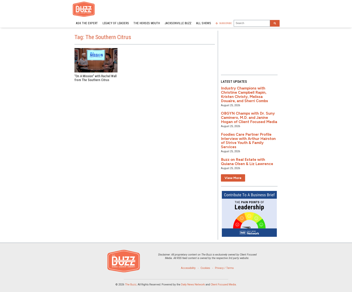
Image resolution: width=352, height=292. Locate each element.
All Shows (203, 23)
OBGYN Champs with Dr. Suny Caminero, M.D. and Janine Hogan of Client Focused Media (249, 117)
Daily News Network (193, 284)
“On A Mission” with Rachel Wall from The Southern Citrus (95, 78)
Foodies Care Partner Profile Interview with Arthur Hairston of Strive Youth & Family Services (248, 140)
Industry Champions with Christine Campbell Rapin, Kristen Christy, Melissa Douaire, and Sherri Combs (244, 94)
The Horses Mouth (146, 23)
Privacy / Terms (224, 268)
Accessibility (188, 268)
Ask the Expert (87, 23)
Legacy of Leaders (115, 23)
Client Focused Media (223, 284)
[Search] (275, 23)
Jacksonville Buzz (178, 23)
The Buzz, (131, 284)
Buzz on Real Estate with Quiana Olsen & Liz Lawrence (247, 161)
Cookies (205, 268)
